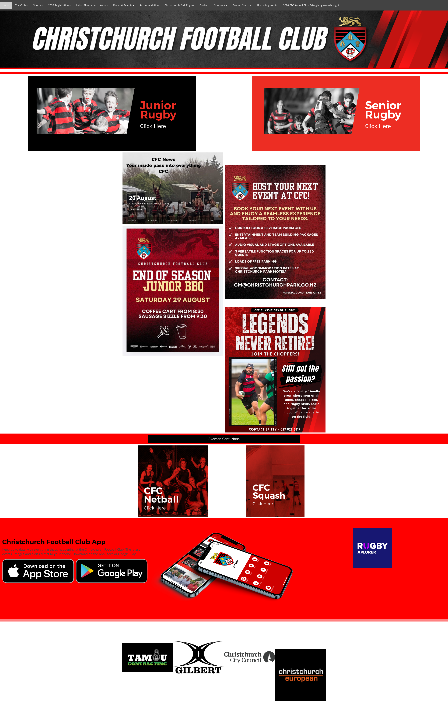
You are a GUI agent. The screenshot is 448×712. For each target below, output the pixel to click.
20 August (152, 220)
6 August (193, 220)
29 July (213, 220)
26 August (132, 220)
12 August (142, 197)
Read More (136, 209)
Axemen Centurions (224, 439)
